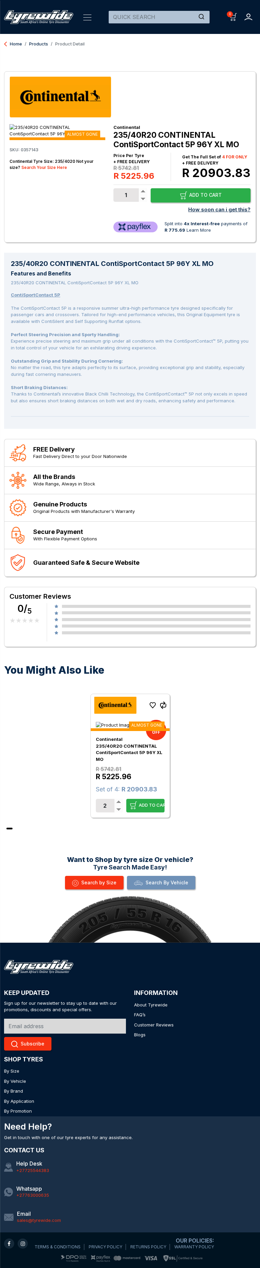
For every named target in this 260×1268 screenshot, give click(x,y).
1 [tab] (9, 828)
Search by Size (98, 882)
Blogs (140, 1034)
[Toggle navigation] (87, 17)
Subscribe (32, 1043)
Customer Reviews (154, 1024)
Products (38, 43)
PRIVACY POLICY (105, 1246)
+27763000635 (32, 1195)
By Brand (13, 1091)
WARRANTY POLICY (194, 1246)
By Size (11, 1071)
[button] (233, 16)
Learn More (199, 230)
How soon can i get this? (219, 209)
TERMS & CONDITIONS (58, 1246)
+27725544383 (32, 1170)
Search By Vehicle (167, 882)
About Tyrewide (151, 1004)
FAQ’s (140, 1014)
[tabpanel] (130, 755)
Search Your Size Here (44, 167)
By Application (19, 1101)
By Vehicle (15, 1081)
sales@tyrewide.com (39, 1220)
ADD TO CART (205, 195)
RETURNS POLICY (148, 1246)
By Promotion (18, 1111)
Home (13, 43)
